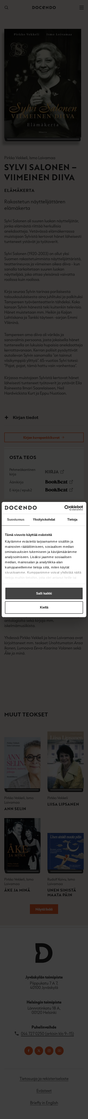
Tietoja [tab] (72, 519)
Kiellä (44, 607)
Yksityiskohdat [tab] (44, 519)
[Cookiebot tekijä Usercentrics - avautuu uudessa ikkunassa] (64, 508)
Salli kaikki (44, 593)
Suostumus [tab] (15, 519)
